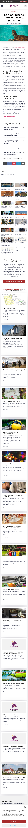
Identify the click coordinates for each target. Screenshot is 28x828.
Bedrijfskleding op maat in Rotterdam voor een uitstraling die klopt (7, 244)
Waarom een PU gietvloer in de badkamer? (12, 621)
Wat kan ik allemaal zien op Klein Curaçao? (14, 128)
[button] (25, 807)
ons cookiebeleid (6, 816)
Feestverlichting (7, 464)
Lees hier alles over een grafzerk (12, 401)
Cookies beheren (14, 825)
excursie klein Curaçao (19, 47)
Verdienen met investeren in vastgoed (14, 777)
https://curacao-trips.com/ (9, 116)
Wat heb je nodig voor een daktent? (13, 683)
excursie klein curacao (7, 174)
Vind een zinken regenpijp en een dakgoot (12, 339)
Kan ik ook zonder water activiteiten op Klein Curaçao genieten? (14, 141)
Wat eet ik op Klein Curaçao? (14, 148)
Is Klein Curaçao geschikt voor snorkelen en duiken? (14, 134)
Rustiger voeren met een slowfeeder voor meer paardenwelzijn (6, 207)
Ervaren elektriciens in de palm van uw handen (13, 496)
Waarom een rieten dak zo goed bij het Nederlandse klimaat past (20, 198)
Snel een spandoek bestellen (11, 589)
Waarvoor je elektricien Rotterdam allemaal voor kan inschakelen (13, 652)
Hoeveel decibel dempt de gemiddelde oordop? (10, 433)
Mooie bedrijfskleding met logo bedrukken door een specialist (12, 527)
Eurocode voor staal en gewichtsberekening (9, 307)
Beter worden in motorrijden (11, 715)
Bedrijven (14, 11)
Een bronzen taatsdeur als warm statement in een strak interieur (20, 207)
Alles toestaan (14, 821)
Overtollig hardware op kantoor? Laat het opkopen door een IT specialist (14, 370)
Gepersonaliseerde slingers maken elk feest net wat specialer (7, 234)
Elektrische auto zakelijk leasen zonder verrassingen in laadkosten (20, 249)
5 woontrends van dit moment (12, 558)
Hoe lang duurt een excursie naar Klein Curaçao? (14, 153)
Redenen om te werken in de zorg (13, 746)
